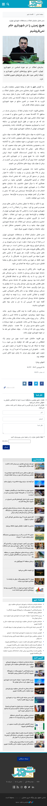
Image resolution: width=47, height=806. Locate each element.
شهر (35, 3)
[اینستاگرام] (21, 787)
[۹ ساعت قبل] (39, 475)
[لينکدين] (33, 787)
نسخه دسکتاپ (23, 759)
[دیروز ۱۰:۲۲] (39, 554)
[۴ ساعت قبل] (39, 537)
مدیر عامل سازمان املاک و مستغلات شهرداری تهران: (26, 20)
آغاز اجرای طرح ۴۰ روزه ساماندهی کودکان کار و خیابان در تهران (19, 518)
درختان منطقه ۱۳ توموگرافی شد (24, 561)
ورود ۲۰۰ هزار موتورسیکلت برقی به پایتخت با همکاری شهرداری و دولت (20, 580)
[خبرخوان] (17, 787)
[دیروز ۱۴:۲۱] (39, 510)
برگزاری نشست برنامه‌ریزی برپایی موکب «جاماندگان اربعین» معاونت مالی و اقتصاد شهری (19, 743)
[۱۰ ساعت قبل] (39, 484)
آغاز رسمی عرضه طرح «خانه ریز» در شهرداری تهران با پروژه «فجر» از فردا (20, 698)
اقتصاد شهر (30, 14)
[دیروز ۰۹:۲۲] (39, 466)
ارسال (6, 447)
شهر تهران (18, 797)
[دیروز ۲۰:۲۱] (39, 519)
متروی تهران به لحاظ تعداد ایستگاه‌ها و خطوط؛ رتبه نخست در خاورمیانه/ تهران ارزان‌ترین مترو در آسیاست (19, 492)
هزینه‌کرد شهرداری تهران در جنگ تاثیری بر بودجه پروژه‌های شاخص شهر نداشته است (19, 589)
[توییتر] (29, 787)
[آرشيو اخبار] (14, 787)
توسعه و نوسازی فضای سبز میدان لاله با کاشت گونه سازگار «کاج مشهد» (19, 465)
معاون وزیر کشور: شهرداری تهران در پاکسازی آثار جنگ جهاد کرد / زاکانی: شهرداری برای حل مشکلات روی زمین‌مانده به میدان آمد (18, 545)
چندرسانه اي (29, 781)
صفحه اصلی (39, 14)
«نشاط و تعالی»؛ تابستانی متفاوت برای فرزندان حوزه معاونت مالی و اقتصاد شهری (20, 690)
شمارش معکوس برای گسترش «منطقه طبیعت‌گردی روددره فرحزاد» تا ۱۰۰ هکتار (21, 716)
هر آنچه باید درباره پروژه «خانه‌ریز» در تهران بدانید (19, 481)
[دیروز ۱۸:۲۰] (39, 563)
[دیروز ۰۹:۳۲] (39, 528)
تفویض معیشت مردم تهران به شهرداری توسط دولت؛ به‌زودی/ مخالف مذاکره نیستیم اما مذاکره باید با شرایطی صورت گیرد (19, 708)
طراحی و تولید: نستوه (22, 802)
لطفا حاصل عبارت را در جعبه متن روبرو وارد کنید (27, 437)
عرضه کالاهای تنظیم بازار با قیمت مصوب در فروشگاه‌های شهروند (23, 642)
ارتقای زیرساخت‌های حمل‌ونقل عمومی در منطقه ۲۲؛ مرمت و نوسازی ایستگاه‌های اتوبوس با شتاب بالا (19, 554)
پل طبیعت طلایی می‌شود (26, 570)
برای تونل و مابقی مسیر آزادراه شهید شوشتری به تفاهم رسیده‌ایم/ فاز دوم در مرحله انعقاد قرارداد (19, 474)
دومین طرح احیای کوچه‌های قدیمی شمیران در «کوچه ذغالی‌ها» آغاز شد (19, 500)
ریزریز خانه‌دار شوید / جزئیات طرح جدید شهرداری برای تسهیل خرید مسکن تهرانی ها (19, 681)
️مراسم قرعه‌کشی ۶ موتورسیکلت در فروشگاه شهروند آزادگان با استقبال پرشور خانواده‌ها (20, 672)
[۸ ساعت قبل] (39, 492)
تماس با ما (18, 781)
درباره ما (9, 781)
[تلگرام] (25, 787)
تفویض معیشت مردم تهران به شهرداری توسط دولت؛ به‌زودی (24, 633)
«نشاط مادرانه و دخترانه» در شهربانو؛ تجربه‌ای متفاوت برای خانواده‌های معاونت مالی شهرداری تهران (19, 664)
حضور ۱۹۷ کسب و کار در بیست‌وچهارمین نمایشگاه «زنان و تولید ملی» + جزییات (18, 536)
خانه (38, 781)
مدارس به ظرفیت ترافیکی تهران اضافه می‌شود (19, 526)
